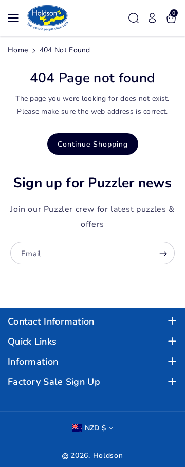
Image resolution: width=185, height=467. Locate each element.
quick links (32, 342)
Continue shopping (93, 144)
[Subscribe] (163, 254)
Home (18, 50)
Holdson (108, 455)
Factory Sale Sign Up (54, 382)
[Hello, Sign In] (152, 18)
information (33, 362)
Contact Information (51, 322)
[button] (16, 18)
